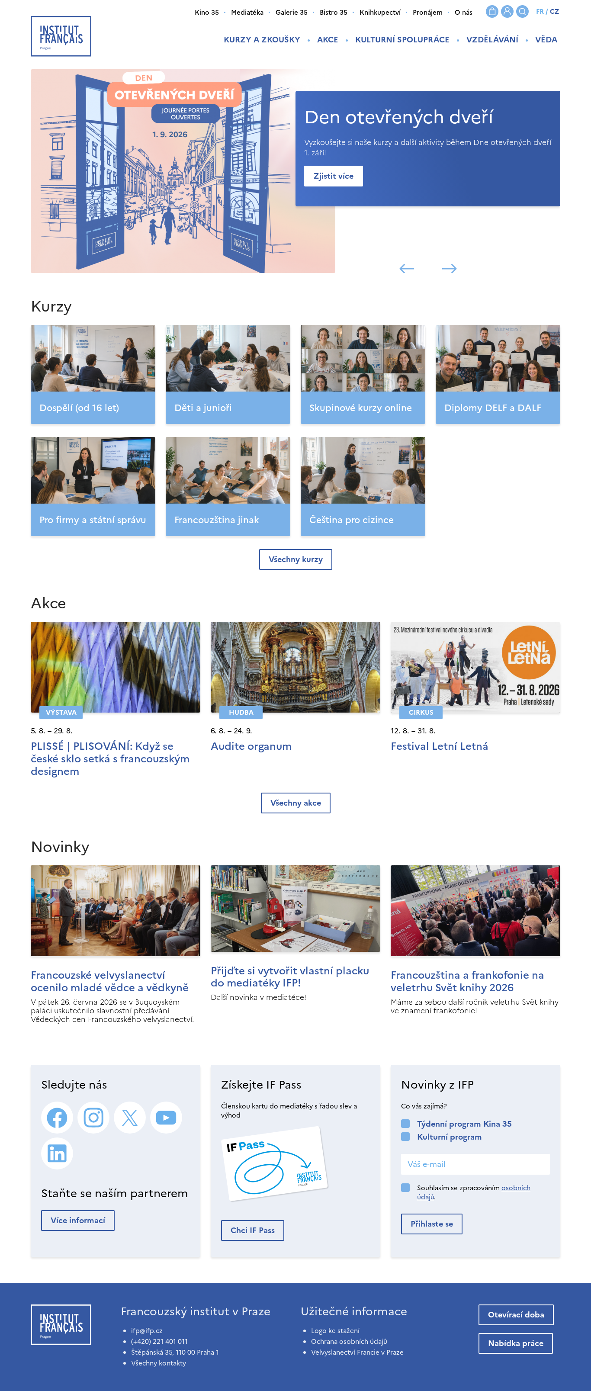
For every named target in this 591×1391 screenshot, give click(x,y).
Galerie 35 (292, 12)
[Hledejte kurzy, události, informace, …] (522, 11)
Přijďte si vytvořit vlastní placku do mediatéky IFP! (290, 977)
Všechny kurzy (296, 559)
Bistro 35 (333, 12)
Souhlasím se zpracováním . (473, 1192)
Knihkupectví (380, 12)
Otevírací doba (516, 1314)
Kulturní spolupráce (402, 39)
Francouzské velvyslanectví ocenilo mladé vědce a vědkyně (110, 981)
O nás (463, 12)
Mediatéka (247, 12)
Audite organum (251, 746)
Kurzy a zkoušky (262, 39)
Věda (546, 39)
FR (540, 11)
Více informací (78, 1220)
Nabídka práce (515, 1343)
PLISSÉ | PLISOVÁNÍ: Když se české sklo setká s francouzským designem (110, 759)
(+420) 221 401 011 (159, 1341)
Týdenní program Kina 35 (464, 1123)
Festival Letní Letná (439, 746)
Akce (327, 39)
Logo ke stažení (335, 1331)
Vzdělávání (492, 39)
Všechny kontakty (158, 1363)
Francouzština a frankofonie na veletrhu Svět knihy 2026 (467, 981)
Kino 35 (207, 12)
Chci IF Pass (253, 1230)
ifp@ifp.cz (147, 1331)
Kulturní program (449, 1136)
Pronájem (428, 12)
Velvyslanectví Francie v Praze (357, 1352)
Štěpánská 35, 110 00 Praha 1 (175, 1352)
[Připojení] (507, 11)
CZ (554, 11)
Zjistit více (333, 176)
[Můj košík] (492, 11)
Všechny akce (295, 803)
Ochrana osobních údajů (349, 1341)
